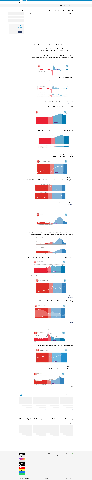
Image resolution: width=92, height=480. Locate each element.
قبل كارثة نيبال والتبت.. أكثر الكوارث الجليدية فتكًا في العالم (53, 447)
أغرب (49, 457)
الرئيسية (72, 5)
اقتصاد (69, 5)
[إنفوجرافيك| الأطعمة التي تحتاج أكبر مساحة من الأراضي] (39, 441)
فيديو (34, 0)
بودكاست (31, 0)
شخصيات (40, 457)
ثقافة (57, 455)
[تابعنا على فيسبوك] (26, 0)
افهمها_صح (48, 459)
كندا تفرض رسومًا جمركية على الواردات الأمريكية (54, 419)
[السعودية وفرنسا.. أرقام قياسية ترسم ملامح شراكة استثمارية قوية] (25, 413)
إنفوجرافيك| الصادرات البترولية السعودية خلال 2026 (67, 419)
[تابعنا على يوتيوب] (22, 0)
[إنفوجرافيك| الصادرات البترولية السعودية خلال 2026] (66, 413)
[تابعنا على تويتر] (24, 0)
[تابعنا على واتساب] (20, 0)
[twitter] (30, 13)
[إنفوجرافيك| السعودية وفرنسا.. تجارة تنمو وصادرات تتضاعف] (39, 413)
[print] (31, 13)
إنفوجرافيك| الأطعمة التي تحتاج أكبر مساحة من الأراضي (39, 447)
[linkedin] (27, 13)
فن (57, 459)
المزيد (21, 394)
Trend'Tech (49, 478)
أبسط (49, 455)
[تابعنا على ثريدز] (25, 0)
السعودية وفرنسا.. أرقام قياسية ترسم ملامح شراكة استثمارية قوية (25, 419)
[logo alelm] (71, 2)
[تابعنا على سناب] (21, 0)
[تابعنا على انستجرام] (27, 0)
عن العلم (23, 478)
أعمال (57, 457)
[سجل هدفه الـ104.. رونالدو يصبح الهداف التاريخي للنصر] (66, 441)
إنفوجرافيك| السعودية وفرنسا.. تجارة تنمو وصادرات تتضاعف (40, 419)
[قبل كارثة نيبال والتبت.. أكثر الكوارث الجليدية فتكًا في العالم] (53, 441)
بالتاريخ (40, 455)
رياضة (66, 457)
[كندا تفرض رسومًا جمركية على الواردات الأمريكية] (53, 413)
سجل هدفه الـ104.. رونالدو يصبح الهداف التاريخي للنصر (67, 447)
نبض (19, 0)
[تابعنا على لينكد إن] (23, 0)
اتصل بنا (20, 478)
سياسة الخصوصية (27, 478)
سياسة (66, 455)
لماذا (40, 459)
